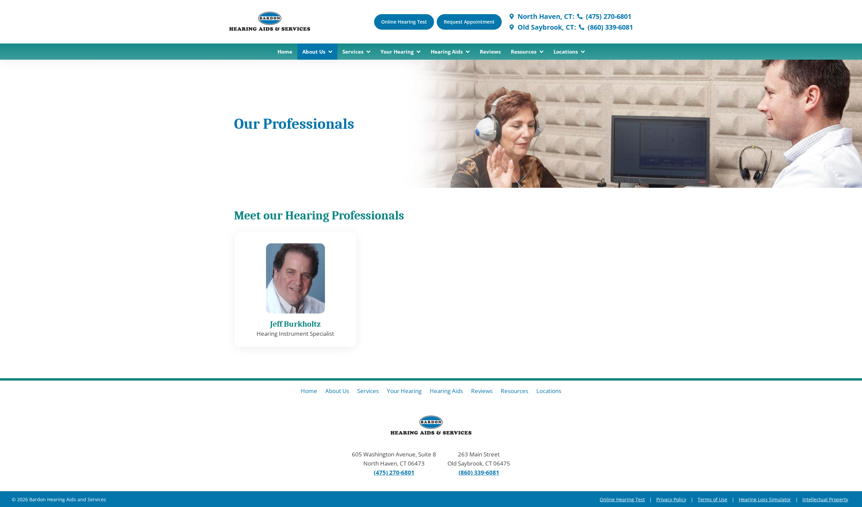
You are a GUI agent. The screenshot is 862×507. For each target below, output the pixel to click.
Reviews (490, 51)
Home (284, 51)
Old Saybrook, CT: (546, 27)
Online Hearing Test (622, 499)
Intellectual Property (825, 499)
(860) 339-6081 (609, 27)
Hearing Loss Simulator (765, 499)
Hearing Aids (447, 51)
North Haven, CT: (545, 16)
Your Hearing (397, 51)
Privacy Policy (671, 499)
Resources (524, 51)
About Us (314, 51)
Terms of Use (712, 499)
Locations (566, 51)
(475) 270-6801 (607, 16)
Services (353, 51)
